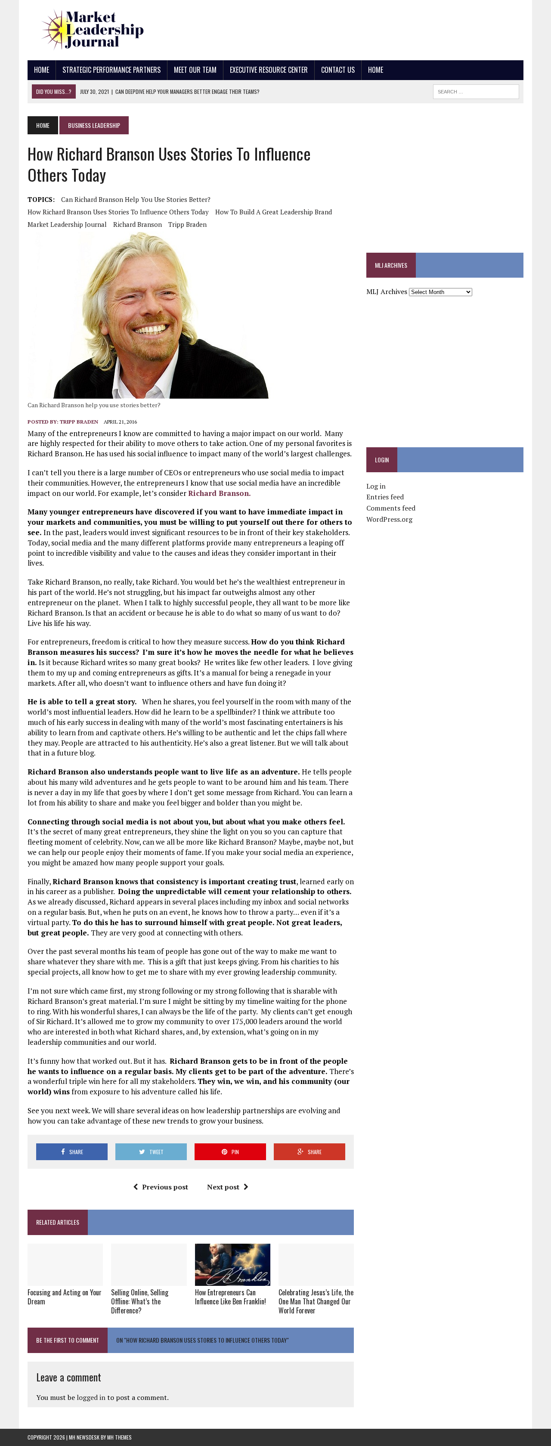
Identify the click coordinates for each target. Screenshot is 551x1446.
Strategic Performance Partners (111, 70)
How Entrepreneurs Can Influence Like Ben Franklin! (230, 1297)
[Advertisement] (366, 28)
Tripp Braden (187, 224)
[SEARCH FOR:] (476, 90)
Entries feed (385, 497)
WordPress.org (389, 519)
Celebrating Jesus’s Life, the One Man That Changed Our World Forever (316, 1301)
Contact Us (338, 70)
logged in (91, 1397)
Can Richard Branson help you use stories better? (135, 199)
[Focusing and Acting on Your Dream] (65, 1280)
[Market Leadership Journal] (106, 30)
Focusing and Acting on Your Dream (65, 1297)
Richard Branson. (219, 493)
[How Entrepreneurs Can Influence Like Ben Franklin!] (232, 1280)
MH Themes (119, 1437)
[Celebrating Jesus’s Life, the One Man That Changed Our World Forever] (316, 1280)
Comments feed (390, 508)
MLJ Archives (386, 291)
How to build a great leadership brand (273, 211)
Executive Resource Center (269, 70)
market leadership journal (67, 224)
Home (41, 70)
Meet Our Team (195, 70)
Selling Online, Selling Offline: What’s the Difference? (139, 1301)
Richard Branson (137, 224)
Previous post (165, 1187)
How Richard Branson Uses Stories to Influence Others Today (118, 211)
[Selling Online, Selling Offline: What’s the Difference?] (148, 1280)
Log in (376, 486)
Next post (223, 1187)
